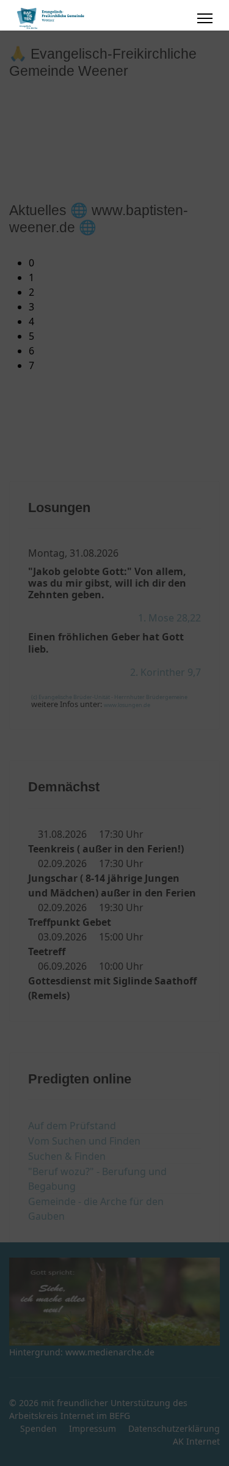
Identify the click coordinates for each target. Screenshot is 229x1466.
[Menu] (205, 18)
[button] (124, 262)
